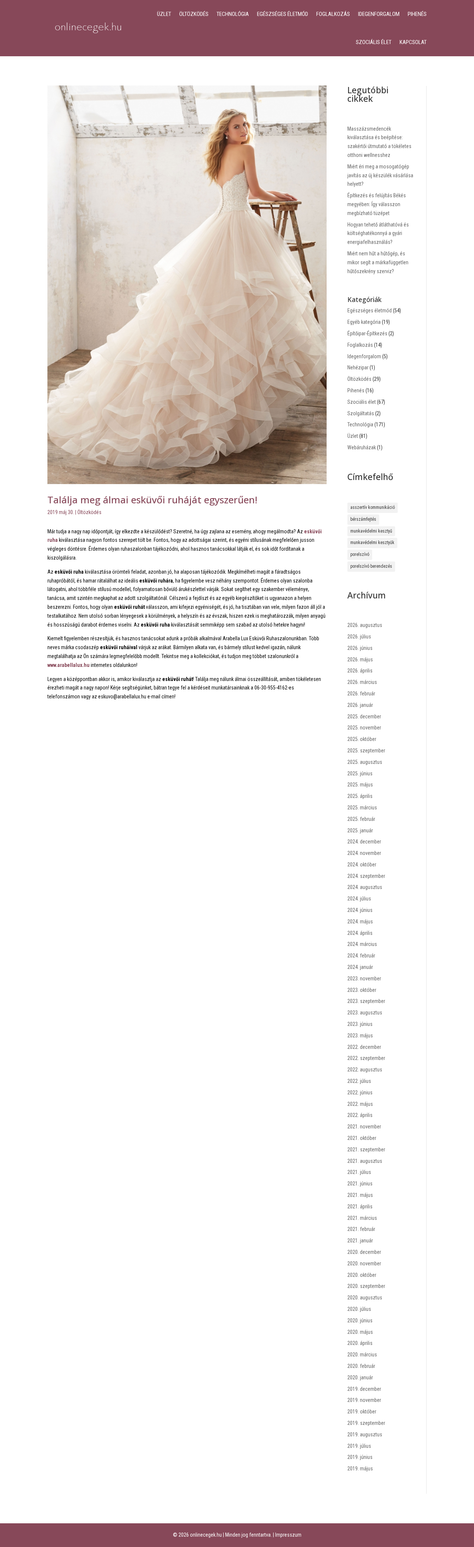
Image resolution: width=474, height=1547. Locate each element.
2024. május (360, 921)
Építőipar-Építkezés (367, 333)
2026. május (360, 659)
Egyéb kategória (364, 322)
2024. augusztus (364, 887)
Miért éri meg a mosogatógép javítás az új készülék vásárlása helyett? (380, 175)
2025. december (364, 716)
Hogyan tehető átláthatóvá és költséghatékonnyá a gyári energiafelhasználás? (378, 233)
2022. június (360, 1092)
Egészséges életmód (282, 14)
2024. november (364, 853)
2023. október (361, 990)
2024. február (361, 956)
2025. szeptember (366, 751)
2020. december (364, 1252)
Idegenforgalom (379, 14)
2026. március (362, 682)
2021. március (362, 1218)
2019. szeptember (366, 1423)
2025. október (361, 739)
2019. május (360, 1469)
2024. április (360, 933)
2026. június (360, 648)
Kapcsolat (413, 42)
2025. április (360, 796)
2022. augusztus (364, 1070)
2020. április (360, 1343)
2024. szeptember (366, 876)
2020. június (360, 1320)
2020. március (362, 1355)
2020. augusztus (364, 1298)
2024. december (364, 842)
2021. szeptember (366, 1149)
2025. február (361, 819)
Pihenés (417, 14)
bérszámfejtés (363, 519)
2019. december (364, 1389)
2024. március (362, 944)
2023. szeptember (366, 1001)
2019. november (364, 1400)
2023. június (360, 1024)
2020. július (359, 1309)
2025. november (364, 728)
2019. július (359, 1446)
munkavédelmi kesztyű (371, 531)
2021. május (360, 1195)
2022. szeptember (366, 1058)
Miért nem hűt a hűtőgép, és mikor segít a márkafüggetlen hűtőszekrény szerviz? (377, 262)
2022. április (360, 1115)
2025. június (360, 773)
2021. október (361, 1138)
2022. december (364, 1047)
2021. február (361, 1229)
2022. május (360, 1104)
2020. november (364, 1263)
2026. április (360, 671)
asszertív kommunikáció (372, 507)
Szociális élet (373, 42)
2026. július (359, 637)
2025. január (360, 830)
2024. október (361, 865)
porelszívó (359, 554)
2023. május (360, 1035)
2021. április (360, 1206)
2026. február (361, 694)
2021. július (359, 1172)
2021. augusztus (364, 1161)
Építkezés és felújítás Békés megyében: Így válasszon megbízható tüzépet (376, 204)
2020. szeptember (366, 1286)
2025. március (362, 808)
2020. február (361, 1366)
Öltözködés (193, 14)
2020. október (361, 1275)
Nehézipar (357, 367)
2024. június (360, 910)
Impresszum (288, 1535)
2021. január (360, 1241)
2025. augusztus (364, 762)
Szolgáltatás (360, 413)
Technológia (233, 14)
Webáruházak (361, 447)
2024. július (359, 899)
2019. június (360, 1457)
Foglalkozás (333, 14)
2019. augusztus (364, 1434)
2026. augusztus (364, 625)
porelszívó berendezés (371, 566)
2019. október (361, 1412)
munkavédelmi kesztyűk (372, 542)
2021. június (360, 1184)
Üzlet (164, 14)
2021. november (364, 1127)
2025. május (360, 785)
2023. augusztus (364, 1013)
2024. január (360, 967)
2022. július (359, 1081)
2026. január (360, 705)
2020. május (360, 1332)
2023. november (364, 978)
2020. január (360, 1377)
